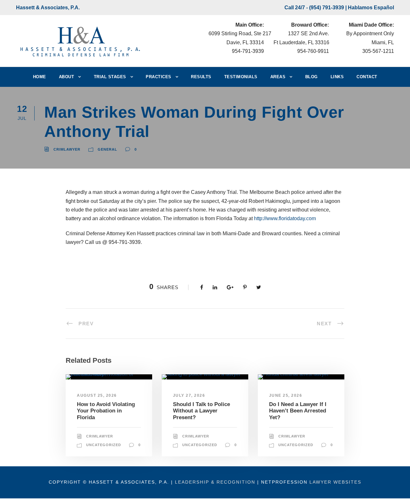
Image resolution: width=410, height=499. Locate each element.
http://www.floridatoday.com (285, 218)
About (66, 76)
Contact (367, 76)
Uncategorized (103, 445)
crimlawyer (66, 149)
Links (337, 76)
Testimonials (241, 76)
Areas (278, 76)
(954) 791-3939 (326, 7)
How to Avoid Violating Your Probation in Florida (106, 410)
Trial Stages (110, 76)
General (107, 149)
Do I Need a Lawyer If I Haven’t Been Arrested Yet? (297, 410)
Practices (158, 76)
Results (201, 76)
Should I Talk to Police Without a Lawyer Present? (201, 410)
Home (39, 76)
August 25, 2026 (97, 395)
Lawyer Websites (335, 482)
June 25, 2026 (285, 395)
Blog (311, 76)
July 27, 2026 (189, 395)
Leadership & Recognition (215, 482)
